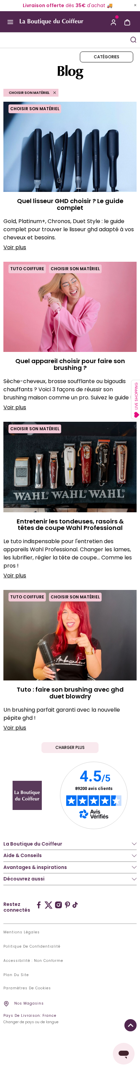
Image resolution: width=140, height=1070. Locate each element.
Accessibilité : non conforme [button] (33, 960)
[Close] (135, 5)
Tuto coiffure (27, 269)
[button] (113, 21)
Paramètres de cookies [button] (27, 988)
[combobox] (63, 40)
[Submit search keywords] (133, 39)
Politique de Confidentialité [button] (31, 946)
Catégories (106, 57)
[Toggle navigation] (10, 22)
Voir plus (14, 247)
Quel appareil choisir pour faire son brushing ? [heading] (70, 364)
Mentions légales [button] (21, 932)
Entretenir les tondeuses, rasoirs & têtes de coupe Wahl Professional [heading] (70, 525)
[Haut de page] (130, 1025)
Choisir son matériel (34, 109)
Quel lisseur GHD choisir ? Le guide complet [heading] (70, 204)
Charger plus (70, 747)
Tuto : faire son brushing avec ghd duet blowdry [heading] (70, 693)
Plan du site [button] (16, 975)
